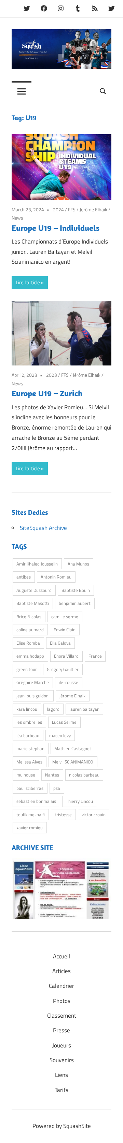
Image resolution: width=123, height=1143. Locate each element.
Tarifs (61, 1089)
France (95, 656)
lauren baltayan (84, 709)
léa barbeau (27, 735)
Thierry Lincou (79, 801)
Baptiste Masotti (32, 603)
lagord (53, 709)
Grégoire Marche (32, 682)
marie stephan (30, 748)
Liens (61, 1074)
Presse (61, 1030)
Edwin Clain (65, 629)
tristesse (63, 814)
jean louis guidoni (33, 695)
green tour (26, 669)
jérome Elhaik (72, 695)
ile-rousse (68, 682)
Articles (61, 971)
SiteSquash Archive (43, 527)
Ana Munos (78, 563)
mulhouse (25, 774)
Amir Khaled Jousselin (37, 563)
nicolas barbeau (84, 774)
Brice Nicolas (28, 616)
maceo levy (60, 735)
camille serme (64, 616)
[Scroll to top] (111, 1131)
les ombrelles (29, 722)
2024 (58, 209)
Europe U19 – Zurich (47, 393)
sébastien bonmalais (36, 801)
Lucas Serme (64, 722)
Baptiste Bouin (76, 590)
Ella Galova (60, 642)
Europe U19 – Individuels (55, 228)
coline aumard (30, 629)
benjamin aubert (75, 603)
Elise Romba (28, 642)
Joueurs (61, 1045)
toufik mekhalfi (30, 814)
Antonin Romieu (56, 576)
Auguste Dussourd (34, 590)
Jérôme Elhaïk (93, 209)
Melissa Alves (29, 761)
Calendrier (61, 985)
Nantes (52, 774)
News (17, 217)
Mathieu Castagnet (72, 748)
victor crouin (94, 814)
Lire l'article (28, 282)
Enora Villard (66, 656)
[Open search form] (103, 90)
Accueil (61, 956)
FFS (72, 209)
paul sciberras (29, 788)
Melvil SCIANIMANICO (72, 761)
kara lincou (26, 709)
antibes (23, 576)
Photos (61, 1000)
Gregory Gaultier (63, 669)
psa (56, 788)
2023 (51, 374)
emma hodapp (30, 656)
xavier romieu (29, 827)
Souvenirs (62, 1060)
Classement (61, 1015)
